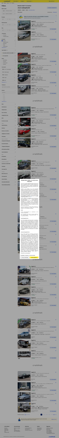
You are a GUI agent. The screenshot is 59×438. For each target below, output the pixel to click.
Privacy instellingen (25, 257)
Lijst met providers (32, 255)
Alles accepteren (34, 257)
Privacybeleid (23, 255)
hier (31, 196)
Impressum (27, 255)
